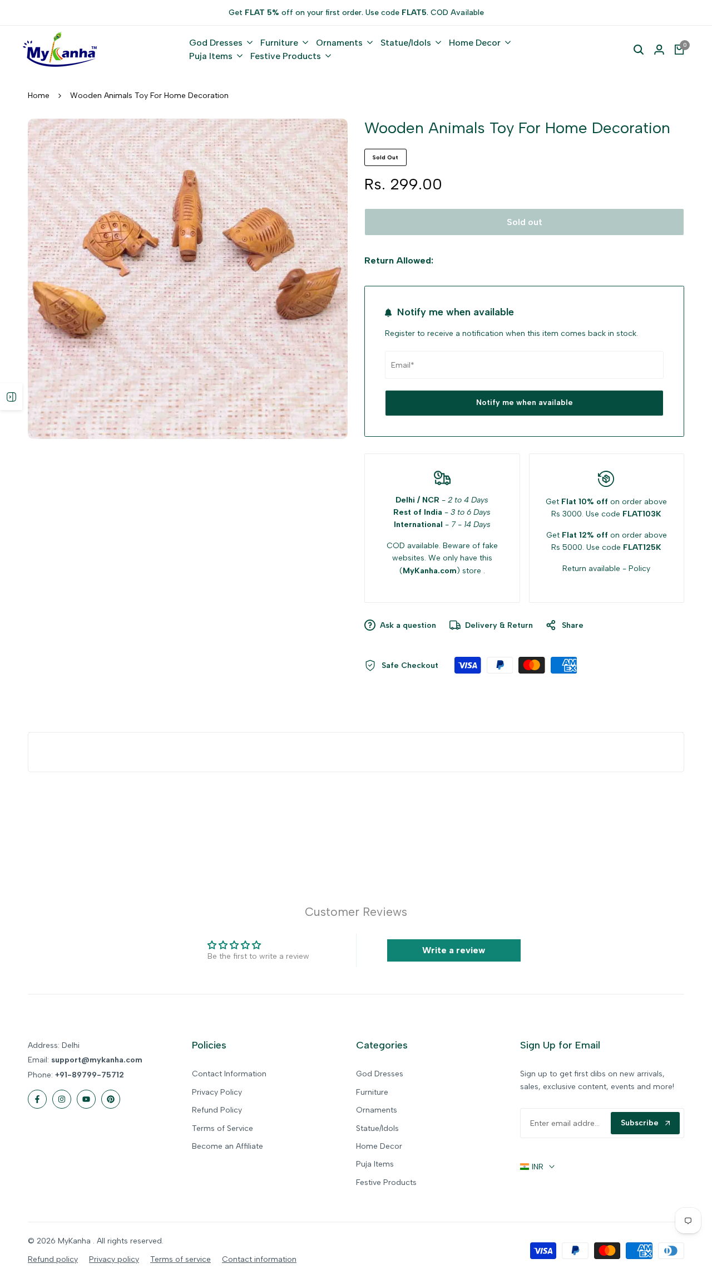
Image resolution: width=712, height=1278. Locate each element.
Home (39, 95)
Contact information (259, 1259)
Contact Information (229, 1074)
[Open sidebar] (11, 396)
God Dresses (379, 1074)
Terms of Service (222, 1128)
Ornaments (376, 1110)
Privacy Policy (217, 1092)
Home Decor (379, 1146)
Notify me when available (524, 402)
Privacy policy (114, 1259)
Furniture (372, 1092)
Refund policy (53, 1259)
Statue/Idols (377, 1128)
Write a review (453, 950)
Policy (639, 568)
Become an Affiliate (227, 1146)
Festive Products (386, 1182)
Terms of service (180, 1259)
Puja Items (375, 1164)
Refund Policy (217, 1110)
